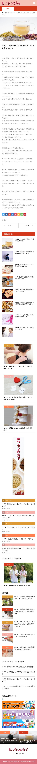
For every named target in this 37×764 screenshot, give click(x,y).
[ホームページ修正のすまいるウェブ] (18, 705)
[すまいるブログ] (18, 723)
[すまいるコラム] (18, 714)
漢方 (8, 8)
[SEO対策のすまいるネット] (18, 699)
